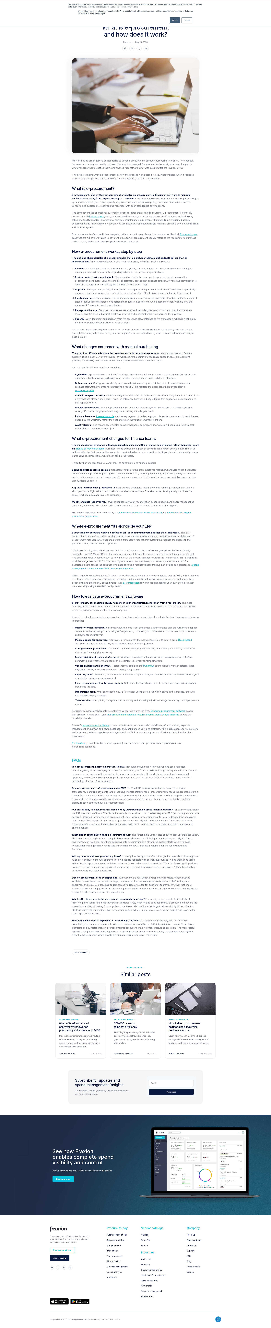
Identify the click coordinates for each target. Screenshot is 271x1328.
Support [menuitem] (190, 1251)
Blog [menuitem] (189, 1261)
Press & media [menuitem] (193, 1266)
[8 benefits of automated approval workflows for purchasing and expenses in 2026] (80, 999)
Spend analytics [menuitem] (114, 1272)
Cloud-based (185, 640)
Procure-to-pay (188, 234)
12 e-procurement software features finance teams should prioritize (143, 714)
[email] (146, 49)
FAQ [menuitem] (189, 1256)
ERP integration (131, 582)
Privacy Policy (94, 1319)
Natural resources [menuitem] (149, 1280)
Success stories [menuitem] (194, 1240)
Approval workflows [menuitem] (116, 1240)
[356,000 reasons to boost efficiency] (135, 999)
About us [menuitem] (191, 1235)
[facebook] (124, 49)
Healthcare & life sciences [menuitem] (153, 1275)
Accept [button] (174, 20)
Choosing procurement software (167, 711)
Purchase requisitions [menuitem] (117, 1235)
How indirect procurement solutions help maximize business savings (185, 1027)
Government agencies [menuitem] (151, 1270)
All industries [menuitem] (147, 1296)
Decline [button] (187, 20)
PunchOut (148, 665)
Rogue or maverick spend (90, 448)
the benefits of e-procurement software (140, 512)
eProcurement (81, 952)
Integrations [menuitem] (112, 1251)
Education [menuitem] (145, 1264)
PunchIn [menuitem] (144, 1245)
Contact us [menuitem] (192, 1245)
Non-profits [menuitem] (146, 1286)
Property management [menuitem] (151, 1291)
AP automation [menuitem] (113, 1261)
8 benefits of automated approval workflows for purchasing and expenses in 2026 (79, 1027)
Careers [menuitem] (190, 1272)
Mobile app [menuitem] (112, 1277)
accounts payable (84, 390)
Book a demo (79, 743)
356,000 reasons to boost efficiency (125, 1025)
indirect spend (96, 216)
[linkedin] (132, 49)
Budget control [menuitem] (114, 1245)
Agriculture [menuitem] (146, 1259)
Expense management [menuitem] (117, 1266)
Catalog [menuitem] (144, 1235)
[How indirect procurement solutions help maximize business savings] (190, 999)
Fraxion (126, 42)
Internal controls (105, 416)
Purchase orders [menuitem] (114, 1256)
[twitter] (139, 49)
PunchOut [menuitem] (145, 1240)
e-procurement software (96, 725)
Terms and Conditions (111, 1319)
